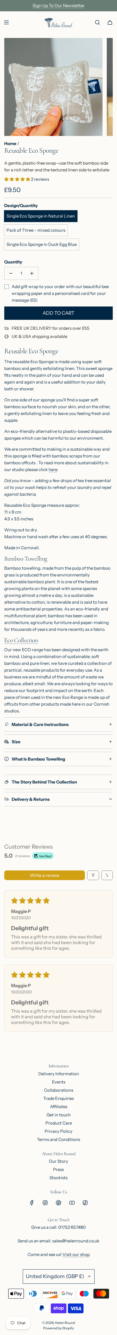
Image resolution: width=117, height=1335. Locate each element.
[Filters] (93, 875)
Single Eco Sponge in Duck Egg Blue (42, 244)
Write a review (44, 875)
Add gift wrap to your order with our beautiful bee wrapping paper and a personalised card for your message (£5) (60, 293)
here (53, 469)
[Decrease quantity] (11, 273)
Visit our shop (76, 1254)
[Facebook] (32, 1202)
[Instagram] (45, 1202)
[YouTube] (72, 1202)
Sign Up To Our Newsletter (59, 5)
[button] (17, 179)
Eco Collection (21, 640)
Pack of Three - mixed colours (36, 230)
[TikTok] (85, 1202)
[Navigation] (6, 22)
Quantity (13, 262)
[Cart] (110, 22)
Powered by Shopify (58, 1328)
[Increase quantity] (32, 273)
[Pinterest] (58, 1202)
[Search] (97, 22)
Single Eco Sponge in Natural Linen (41, 216)
